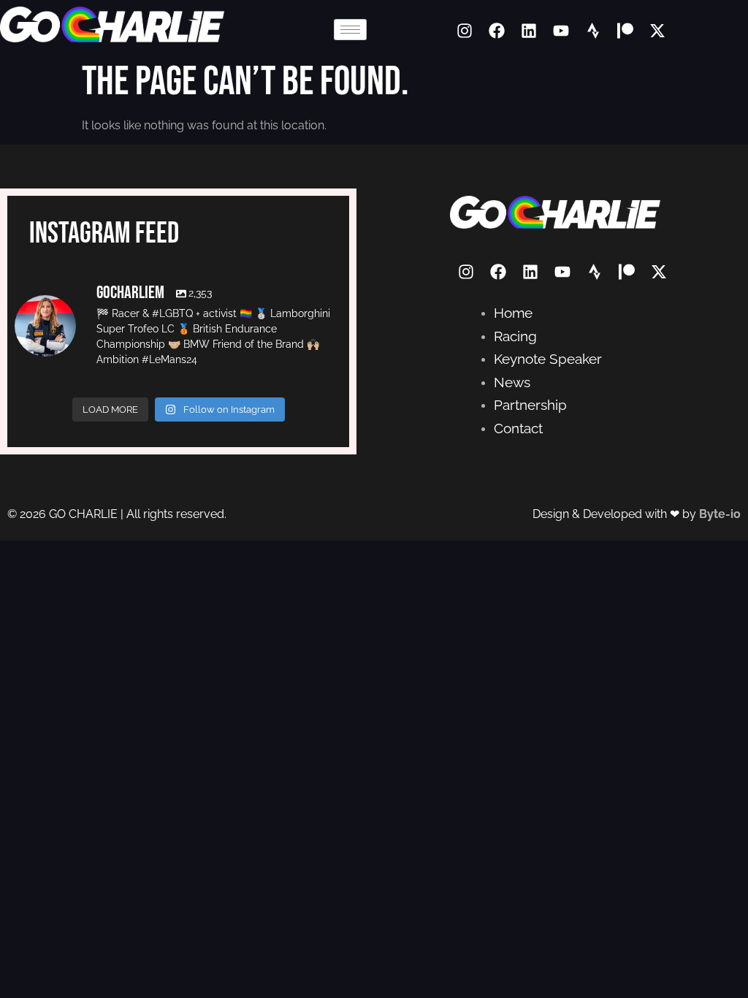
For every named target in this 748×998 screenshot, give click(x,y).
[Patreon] (625, 31)
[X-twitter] (657, 31)
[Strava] (593, 31)
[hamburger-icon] (350, 29)
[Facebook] (497, 31)
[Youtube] (561, 31)
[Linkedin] (529, 31)
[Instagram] (465, 31)
